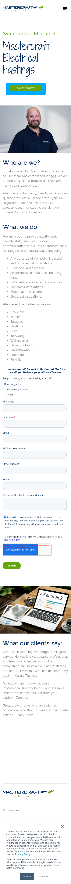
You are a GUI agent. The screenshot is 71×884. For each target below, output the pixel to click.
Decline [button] (43, 876)
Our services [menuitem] (11, 810)
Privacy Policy (22, 854)
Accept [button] (27, 876)
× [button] (62, 825)
